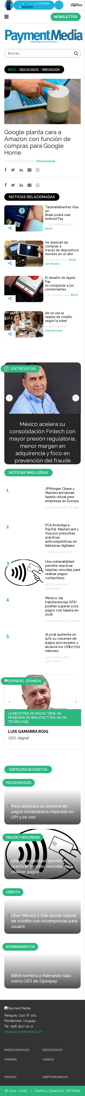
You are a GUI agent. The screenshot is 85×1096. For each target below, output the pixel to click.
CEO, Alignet (18, 738)
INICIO (12, 69)
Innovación (51, 69)
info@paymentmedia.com (23, 1032)
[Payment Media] (44, 31)
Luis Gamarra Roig (28, 731)
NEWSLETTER (65, 17)
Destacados (29, 69)
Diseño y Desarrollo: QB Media (57, 1091)
